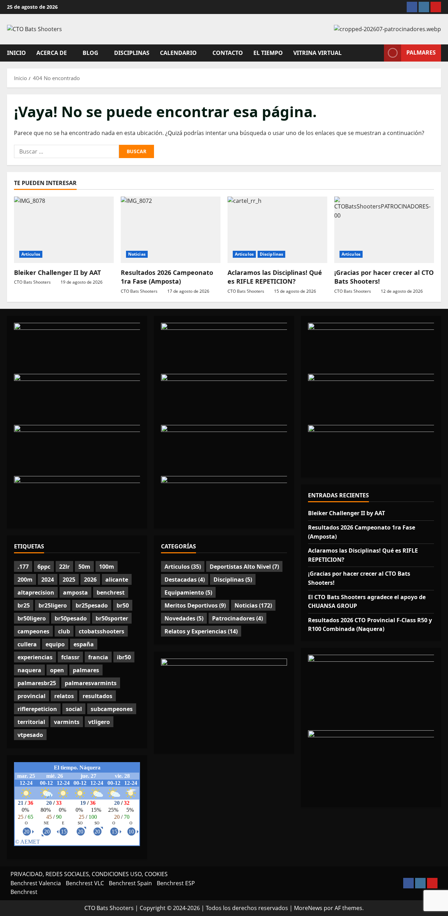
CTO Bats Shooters (32, 282)
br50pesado (71, 618)
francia (98, 657)
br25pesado (92, 605)
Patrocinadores (237, 618)
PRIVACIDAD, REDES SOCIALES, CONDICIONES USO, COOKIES (89, 874)
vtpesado (30, 735)
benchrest (111, 592)
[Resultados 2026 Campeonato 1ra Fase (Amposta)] (170, 230)
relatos (64, 696)
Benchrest (23, 892)
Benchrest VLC (85, 883)
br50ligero (32, 618)
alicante (116, 579)
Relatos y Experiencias (201, 631)
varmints (66, 722)
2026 (90, 579)
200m (25, 579)
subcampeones (112, 709)
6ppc (43, 566)
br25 (24, 605)
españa (84, 644)
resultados (97, 696)
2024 (47, 579)
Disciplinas (271, 254)
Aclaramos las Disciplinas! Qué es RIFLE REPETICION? (274, 276)
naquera (29, 670)
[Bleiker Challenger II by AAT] (64, 230)
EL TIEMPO (268, 53)
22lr (64, 566)
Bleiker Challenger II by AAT (57, 272)
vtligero (99, 722)
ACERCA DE (51, 53)
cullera (27, 644)
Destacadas (184, 579)
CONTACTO (227, 53)
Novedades (183, 618)
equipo (55, 644)
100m (106, 566)
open (57, 670)
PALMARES (421, 52)
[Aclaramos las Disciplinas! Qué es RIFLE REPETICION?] (277, 230)
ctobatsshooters (101, 631)
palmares (86, 670)
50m (84, 566)
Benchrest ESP (176, 883)
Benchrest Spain (130, 883)
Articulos (30, 254)
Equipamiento (188, 592)
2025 (69, 579)
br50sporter (112, 618)
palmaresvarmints (91, 683)
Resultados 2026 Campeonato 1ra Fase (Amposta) (167, 276)
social (74, 709)
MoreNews (308, 908)
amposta (75, 592)
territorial (31, 722)
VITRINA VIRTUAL (317, 53)
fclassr (70, 657)
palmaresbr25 (37, 683)
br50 (123, 605)
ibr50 (124, 657)
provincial (32, 696)
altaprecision (36, 592)
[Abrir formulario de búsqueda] (376, 52)
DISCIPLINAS (131, 53)
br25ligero (52, 605)
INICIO (16, 53)
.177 (23, 566)
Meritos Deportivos (195, 605)
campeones (33, 631)
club (64, 631)
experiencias (35, 657)
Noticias (137, 254)
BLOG (90, 53)
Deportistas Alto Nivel (244, 566)
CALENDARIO (178, 53)
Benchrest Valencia (35, 883)
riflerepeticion (37, 709)
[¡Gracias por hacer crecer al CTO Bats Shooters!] (384, 230)
